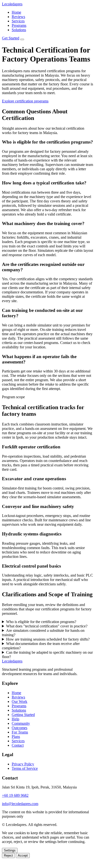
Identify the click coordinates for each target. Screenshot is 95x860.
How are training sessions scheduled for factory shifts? (48, 639)
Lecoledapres (12, 4)
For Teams (20, 732)
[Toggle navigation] (22, 39)
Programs (19, 25)
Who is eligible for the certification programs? (41, 622)
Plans (16, 736)
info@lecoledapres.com (20, 804)
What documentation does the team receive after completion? (41, 646)
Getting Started (23, 715)
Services (18, 21)
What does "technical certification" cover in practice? (46, 626)
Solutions (19, 30)
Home (16, 12)
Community (21, 723)
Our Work (19, 701)
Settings (10, 850)
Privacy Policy (23, 764)
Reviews (18, 17)
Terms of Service (25, 768)
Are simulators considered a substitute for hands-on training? (43, 632)
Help (15, 719)
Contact (18, 745)
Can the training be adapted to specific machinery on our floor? (47, 654)
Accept (23, 855)
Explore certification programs (25, 101)
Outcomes (19, 728)
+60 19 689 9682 (15, 795)
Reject (8, 855)
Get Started (10, 38)
